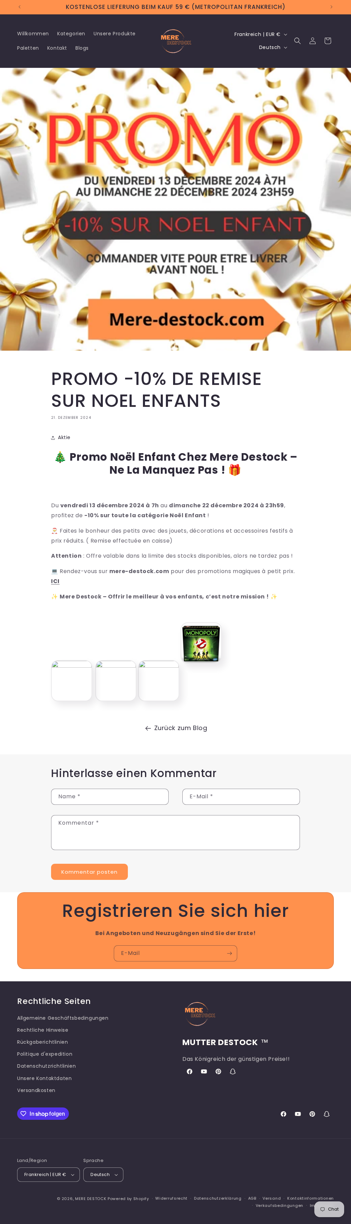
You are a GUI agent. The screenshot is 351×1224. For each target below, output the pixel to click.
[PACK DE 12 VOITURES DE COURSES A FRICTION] (71, 666)
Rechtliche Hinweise (42, 1030)
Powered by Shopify (128, 1198)
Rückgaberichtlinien (42, 1042)
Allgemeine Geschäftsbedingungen (63, 1018)
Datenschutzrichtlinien (46, 1066)
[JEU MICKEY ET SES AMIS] (115, 666)
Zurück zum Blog (180, 728)
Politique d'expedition (44, 1054)
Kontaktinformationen (310, 1198)
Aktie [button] (64, 437)
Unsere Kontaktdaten (44, 1078)
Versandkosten (36, 1090)
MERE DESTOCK (90, 1198)
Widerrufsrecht (171, 1198)
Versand (272, 1198)
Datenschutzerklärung (218, 1198)
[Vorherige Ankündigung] (19, 6)
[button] (297, 40)
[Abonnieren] (229, 953)
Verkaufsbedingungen (279, 1205)
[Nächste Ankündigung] (331, 6)
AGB (252, 1198)
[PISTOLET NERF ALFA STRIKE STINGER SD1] (158, 666)
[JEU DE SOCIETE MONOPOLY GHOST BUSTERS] (201, 666)
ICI (55, 581)
